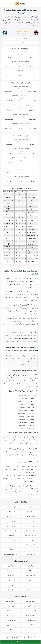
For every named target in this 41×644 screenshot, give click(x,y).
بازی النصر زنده (10, 549)
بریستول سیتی (9, 119)
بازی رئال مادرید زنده (10, 530)
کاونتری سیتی (9, 101)
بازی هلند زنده (30, 589)
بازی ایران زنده (30, 566)
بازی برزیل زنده (30, 580)
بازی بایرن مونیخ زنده (10, 521)
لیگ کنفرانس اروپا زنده (30, 620)
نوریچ (31, 224)
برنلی (31, 194)
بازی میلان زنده (30, 521)
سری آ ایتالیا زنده (10, 606)
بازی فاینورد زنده (30, 540)
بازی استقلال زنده (10, 540)
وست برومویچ (31, 215)
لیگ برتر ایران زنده (10, 630)
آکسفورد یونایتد (32, 91)
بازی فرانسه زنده (30, 575)
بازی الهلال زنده (30, 549)
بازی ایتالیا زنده (30, 571)
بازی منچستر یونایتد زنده (30, 507)
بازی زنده (30, 642)
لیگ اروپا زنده (10, 615)
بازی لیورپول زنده (10, 511)
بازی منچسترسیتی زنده (10, 507)
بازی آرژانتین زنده (10, 580)
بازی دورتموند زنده (30, 526)
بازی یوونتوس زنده (30, 516)
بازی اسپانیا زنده (10, 571)
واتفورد (32, 181)
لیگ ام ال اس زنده (10, 625)
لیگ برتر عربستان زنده (30, 630)
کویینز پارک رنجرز (31, 238)
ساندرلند (32, 153)
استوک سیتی (8, 163)
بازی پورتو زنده (10, 535)
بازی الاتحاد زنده (30, 554)
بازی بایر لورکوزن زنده (30, 535)
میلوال (32, 57)
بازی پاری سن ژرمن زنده (10, 526)
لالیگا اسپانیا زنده (30, 601)
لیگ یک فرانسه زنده (30, 611)
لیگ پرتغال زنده (10, 611)
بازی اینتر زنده (10, 516)
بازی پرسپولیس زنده (30, 545)
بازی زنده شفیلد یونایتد (20, 38)
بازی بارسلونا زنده (30, 530)
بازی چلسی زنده (31, 511)
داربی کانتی (31, 253)
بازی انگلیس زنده (30, 585)
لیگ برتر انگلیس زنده (30, 606)
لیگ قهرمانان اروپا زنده (30, 615)
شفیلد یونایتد (8, 57)
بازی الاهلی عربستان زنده (10, 554)
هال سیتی (31, 247)
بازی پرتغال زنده (10, 575)
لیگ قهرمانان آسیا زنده (10, 620)
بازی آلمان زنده (10, 566)
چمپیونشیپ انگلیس (20, 34)
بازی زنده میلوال (20, 42)
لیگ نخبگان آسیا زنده (30, 625)
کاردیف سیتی (31, 256)
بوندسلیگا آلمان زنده (10, 601)
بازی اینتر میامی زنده (10, 545)
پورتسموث (9, 144)
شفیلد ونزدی (32, 110)
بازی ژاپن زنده (10, 589)
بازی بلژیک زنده (10, 585)
